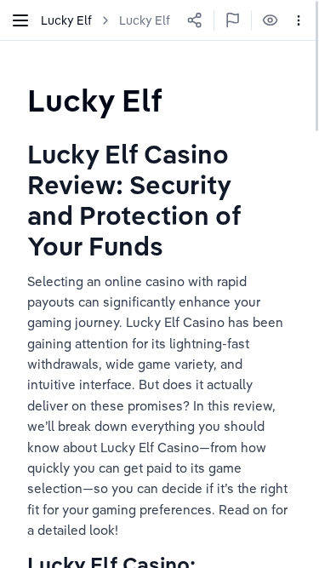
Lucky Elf (144, 20)
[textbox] (95, 100)
